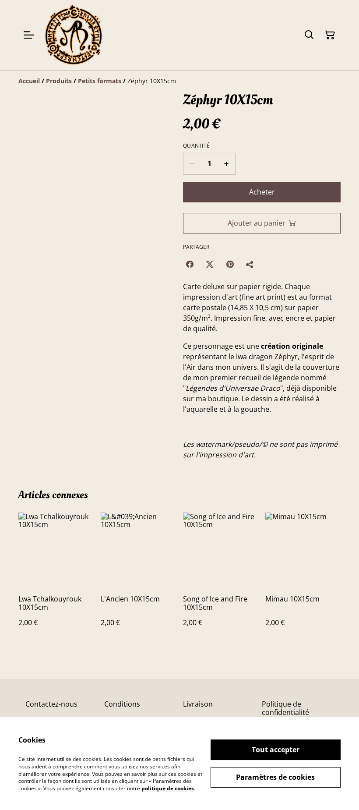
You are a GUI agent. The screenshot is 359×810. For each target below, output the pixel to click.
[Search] (309, 35)
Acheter (262, 192)
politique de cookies (167, 788)
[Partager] (250, 264)
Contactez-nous (51, 704)
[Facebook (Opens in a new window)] (189, 264)
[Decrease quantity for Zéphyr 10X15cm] (192, 164)
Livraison (198, 704)
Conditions (122, 704)
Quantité (196, 146)
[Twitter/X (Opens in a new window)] (209, 264)
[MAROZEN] (73, 35)
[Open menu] (28, 35)
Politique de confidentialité (285, 708)
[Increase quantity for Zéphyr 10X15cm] (227, 164)
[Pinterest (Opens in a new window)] (229, 264)
